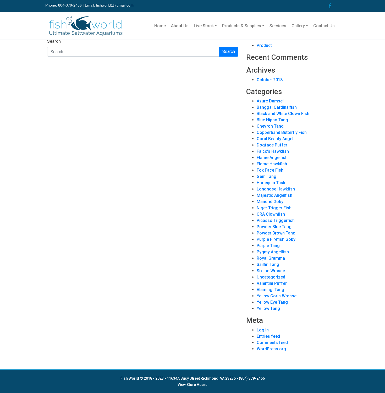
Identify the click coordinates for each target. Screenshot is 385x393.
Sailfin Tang (268, 264)
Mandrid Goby (270, 201)
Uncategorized (271, 277)
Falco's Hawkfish (273, 151)
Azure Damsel (270, 101)
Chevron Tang (270, 126)
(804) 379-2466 (252, 378)
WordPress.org (271, 348)
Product (264, 45)
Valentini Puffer (272, 283)
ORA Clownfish (271, 214)
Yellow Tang (268, 308)
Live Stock (204, 25)
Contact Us (324, 25)
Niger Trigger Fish (274, 207)
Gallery (298, 25)
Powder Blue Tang (274, 226)
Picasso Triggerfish (276, 220)
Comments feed (272, 342)
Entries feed (268, 336)
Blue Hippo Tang (272, 119)
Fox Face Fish (270, 170)
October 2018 (270, 79)
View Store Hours (192, 385)
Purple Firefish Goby (276, 239)
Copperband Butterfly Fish (282, 132)
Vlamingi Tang (270, 289)
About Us (180, 25)
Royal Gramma (271, 258)
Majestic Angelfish (274, 195)
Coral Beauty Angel (275, 138)
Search (54, 41)
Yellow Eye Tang (272, 302)
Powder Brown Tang (276, 233)
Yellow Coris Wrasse (276, 295)
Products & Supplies (241, 25)
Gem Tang (266, 176)
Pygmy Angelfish (273, 251)
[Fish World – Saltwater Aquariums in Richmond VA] (86, 25)
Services (278, 25)
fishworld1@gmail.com (115, 5)
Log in (263, 330)
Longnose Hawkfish (276, 189)
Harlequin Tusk (271, 182)
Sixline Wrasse (271, 270)
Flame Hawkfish (272, 163)
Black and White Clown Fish (283, 113)
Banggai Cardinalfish (277, 107)
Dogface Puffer (272, 145)
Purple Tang (268, 245)
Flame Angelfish (272, 157)
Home (160, 25)
